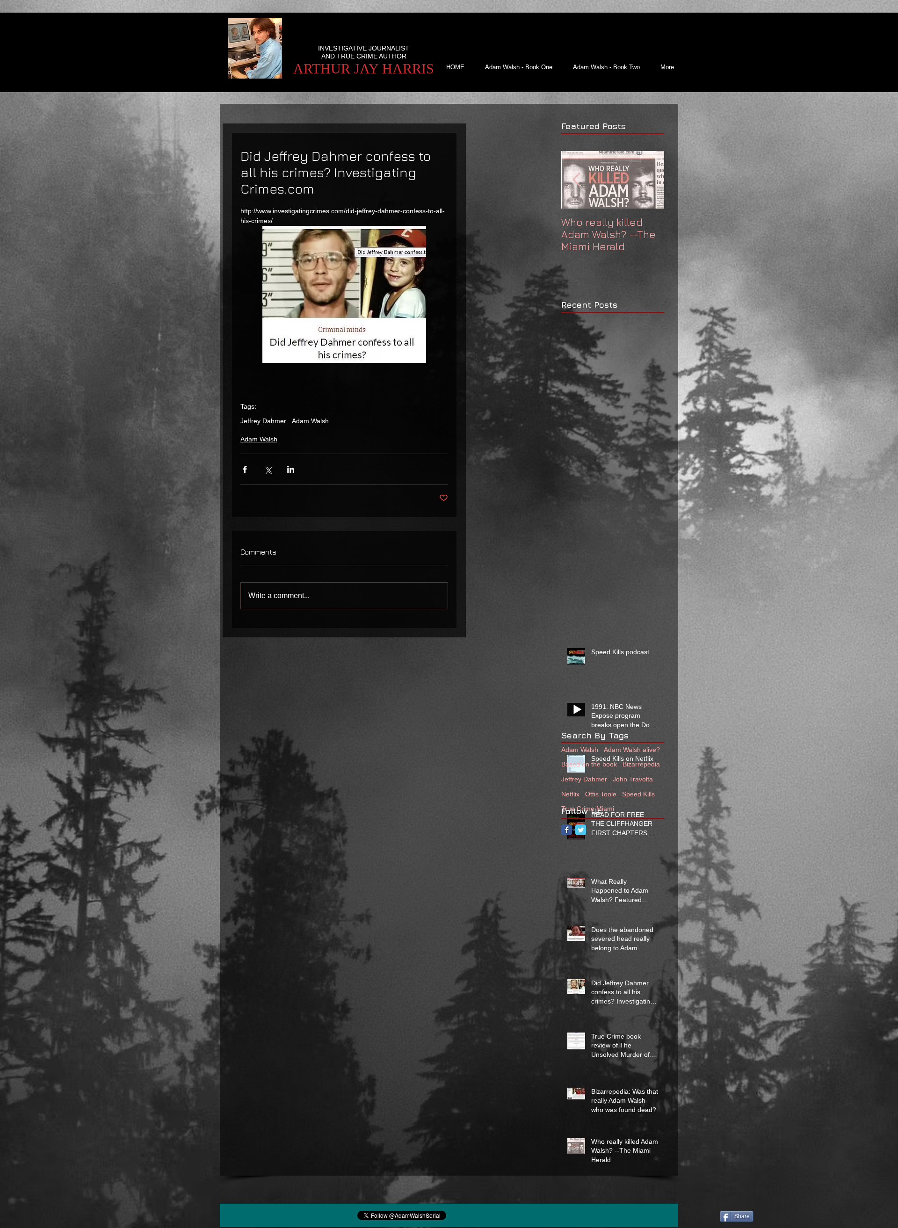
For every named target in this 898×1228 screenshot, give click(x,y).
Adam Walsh (310, 421)
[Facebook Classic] (566, 829)
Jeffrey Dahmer (263, 421)
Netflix (570, 794)
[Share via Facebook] (244, 469)
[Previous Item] (576, 180)
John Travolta (633, 779)
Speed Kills (638, 794)
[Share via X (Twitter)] (267, 469)
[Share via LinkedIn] (290, 469)
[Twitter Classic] (580, 829)
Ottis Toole (600, 794)
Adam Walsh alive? (632, 749)
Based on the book (589, 764)
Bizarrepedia (641, 764)
